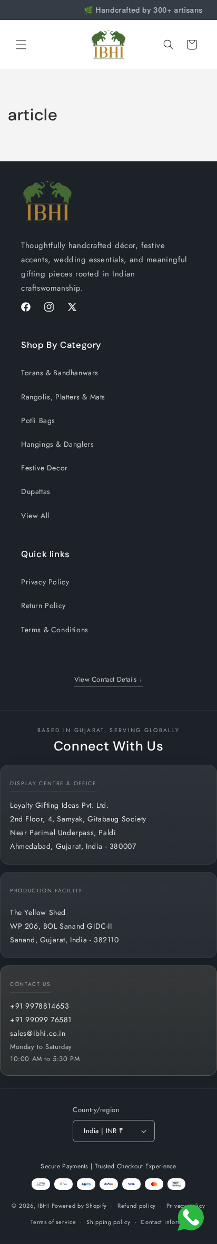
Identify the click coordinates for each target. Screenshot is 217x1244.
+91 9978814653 (39, 1006)
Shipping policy (108, 1222)
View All (35, 515)
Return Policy (43, 605)
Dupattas (36, 491)
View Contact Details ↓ (108, 679)
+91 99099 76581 (41, 1019)
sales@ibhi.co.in (38, 1033)
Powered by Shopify (79, 1205)
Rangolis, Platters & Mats (63, 397)
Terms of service (53, 1222)
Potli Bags (38, 420)
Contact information (168, 1222)
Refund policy (136, 1205)
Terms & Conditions (54, 629)
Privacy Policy (45, 582)
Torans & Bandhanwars (59, 372)
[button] (21, 44)
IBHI (43, 1205)
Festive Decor (44, 467)
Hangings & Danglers (57, 444)
